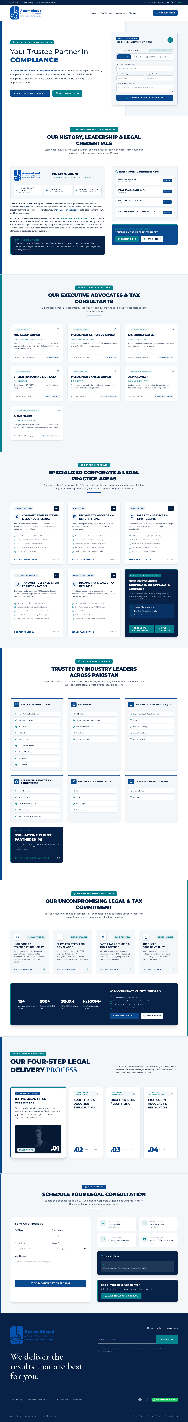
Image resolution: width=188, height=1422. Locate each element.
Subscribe (164, 1339)
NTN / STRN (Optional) (154, 74)
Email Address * (58, 1230)
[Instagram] (172, 2)
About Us (120, 13)
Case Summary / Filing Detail (125, 83)
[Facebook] (168, 2)
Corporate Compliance (37, 1399)
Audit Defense (79, 1399)
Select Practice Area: (127, 51)
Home (93, 13)
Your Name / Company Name (126, 64)
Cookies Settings (171, 1416)
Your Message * (21, 1256)
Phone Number (21, 1243)
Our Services (106, 13)
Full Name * (19, 1230)
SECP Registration (60, 1399)
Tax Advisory (16, 1399)
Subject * (55, 1243)
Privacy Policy (138, 1416)
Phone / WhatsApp (122, 74)
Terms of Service (154, 1416)
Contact (132, 13)
